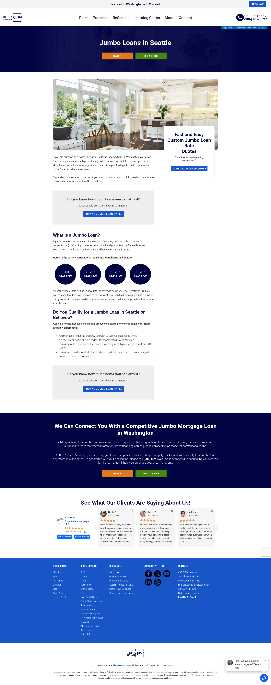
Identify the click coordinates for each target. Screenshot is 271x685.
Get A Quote (151, 56)
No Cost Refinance (90, 626)
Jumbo (84, 576)
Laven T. (152, 512)
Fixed (84, 580)
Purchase (57, 576)
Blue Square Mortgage (122, 665)
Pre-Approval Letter (119, 580)
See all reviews (64, 536)
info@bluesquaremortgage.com (194, 584)
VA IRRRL (85, 634)
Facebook (148, 573)
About (56, 572)
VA (82, 593)
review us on (81, 536)
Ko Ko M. (192, 512)
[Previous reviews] (97, 527)
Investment (86, 605)
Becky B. (112, 512)
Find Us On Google (187, 597)
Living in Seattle (60, 597)
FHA (83, 572)
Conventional (87, 589)
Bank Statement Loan (92, 601)
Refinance (58, 580)
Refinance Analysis (118, 576)
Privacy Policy (154, 665)
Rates (117, 56)
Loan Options (89, 566)
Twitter (157, 573)
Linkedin (148, 582)
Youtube (166, 573)
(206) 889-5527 (255, 19)
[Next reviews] (215, 527)
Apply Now (258, 4)
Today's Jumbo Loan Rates (103, 213)
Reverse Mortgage (90, 613)
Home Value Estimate (120, 589)
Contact (57, 584)
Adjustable (86, 584)
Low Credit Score (89, 597)
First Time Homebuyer (92, 617)
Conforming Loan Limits (121, 593)
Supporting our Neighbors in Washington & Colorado (244, 28)
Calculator (114, 572)
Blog (55, 589)
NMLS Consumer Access (190, 593)
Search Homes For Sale (121, 584)
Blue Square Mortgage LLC (77, 522)
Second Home (88, 609)
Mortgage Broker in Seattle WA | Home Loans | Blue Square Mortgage (13, 17)
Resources (115, 566)
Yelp (157, 582)
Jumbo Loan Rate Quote (189, 168)
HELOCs (85, 621)
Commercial (87, 630)
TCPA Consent (168, 665)
